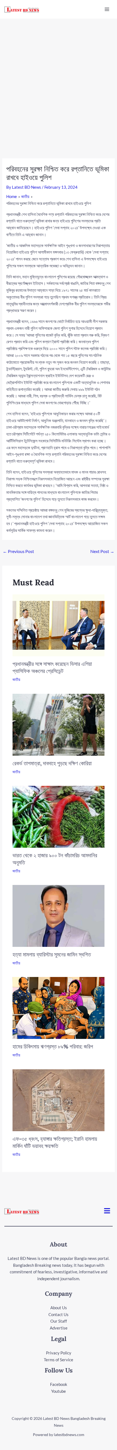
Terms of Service (58, 1359)
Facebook (58, 1384)
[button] (107, 1211)
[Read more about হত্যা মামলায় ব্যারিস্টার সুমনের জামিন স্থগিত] (59, 915)
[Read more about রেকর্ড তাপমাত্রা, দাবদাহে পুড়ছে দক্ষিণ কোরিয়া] (59, 723)
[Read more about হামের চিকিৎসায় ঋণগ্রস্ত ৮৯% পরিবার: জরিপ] (59, 1007)
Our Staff (58, 1321)
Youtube (58, 1391)
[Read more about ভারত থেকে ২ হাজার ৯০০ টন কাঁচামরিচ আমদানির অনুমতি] (59, 816)
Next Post (102, 551)
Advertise (58, 1327)
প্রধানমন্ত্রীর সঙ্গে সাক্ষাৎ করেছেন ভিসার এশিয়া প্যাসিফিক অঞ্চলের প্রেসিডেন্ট (52, 667)
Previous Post (18, 551)
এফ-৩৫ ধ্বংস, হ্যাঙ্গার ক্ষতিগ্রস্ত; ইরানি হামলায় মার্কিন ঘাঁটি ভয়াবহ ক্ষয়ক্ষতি (55, 1142)
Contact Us (58, 1314)
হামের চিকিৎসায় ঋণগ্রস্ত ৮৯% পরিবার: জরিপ (53, 1046)
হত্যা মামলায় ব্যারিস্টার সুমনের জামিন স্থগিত (52, 954)
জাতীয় (16, 679)
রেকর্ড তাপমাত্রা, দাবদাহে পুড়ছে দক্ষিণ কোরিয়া (52, 763)
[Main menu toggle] (107, 9)
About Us (58, 1307)
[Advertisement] (58, 80)
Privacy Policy (58, 1352)
